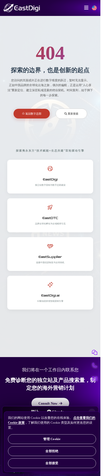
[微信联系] (94, 352)
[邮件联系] (94, 378)
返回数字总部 (33, 113)
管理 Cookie (51, 439)
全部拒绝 (51, 451)
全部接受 (51, 463)
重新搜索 (72, 113)
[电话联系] (94, 365)
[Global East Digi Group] (94, 8)
